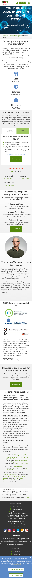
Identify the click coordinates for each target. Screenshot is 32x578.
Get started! (16, 159)
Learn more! (16, 384)
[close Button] (30, 557)
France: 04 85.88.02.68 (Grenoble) (17, 516)
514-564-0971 (8, 179)
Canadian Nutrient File (10, 474)
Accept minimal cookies (16, 569)
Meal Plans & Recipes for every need (12, 35)
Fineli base (6, 482)
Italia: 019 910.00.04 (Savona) (17, 518)
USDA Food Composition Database (13, 479)
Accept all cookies (16, 575)
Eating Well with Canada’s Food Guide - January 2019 (17, 461)
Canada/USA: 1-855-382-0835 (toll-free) (17, 515)
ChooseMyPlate (17, 466)
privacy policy (17, 564)
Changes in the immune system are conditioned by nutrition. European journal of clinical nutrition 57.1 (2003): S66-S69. (17, 456)
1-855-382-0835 (8, 185)
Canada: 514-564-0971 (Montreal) (17, 513)
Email (12, 172)
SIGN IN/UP (22, 3)
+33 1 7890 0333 (23, 179)
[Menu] (29, 3)
